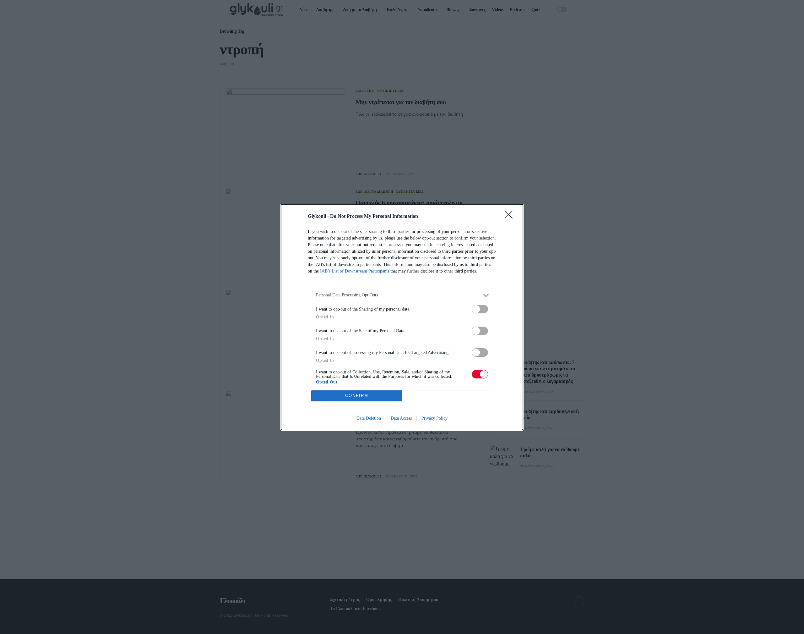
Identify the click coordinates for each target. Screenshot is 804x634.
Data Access (401, 418)
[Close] (511, 217)
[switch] (480, 309)
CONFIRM (356, 395)
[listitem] (402, 295)
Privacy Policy (434, 418)
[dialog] (402, 317)
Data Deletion (368, 418)
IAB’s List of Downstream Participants (354, 271)
